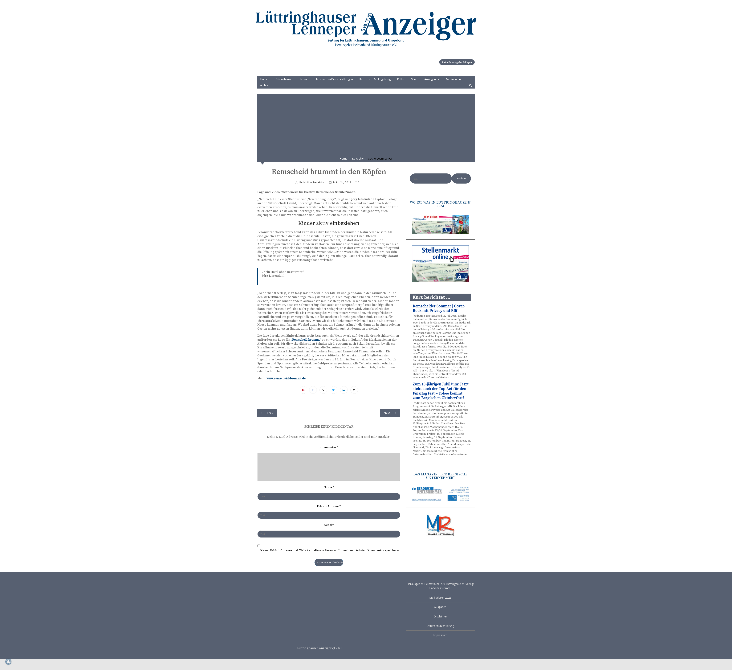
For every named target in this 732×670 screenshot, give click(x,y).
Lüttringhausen (283, 79)
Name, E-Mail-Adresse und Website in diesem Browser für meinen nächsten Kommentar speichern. (330, 550)
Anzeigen (430, 79)
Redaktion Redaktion (312, 182)
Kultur (401, 79)
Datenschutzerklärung (440, 626)
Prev (270, 413)
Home (264, 79)
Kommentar (328, 447)
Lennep (304, 79)
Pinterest (303, 390)
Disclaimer (440, 616)
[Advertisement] (366, 124)
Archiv (264, 85)
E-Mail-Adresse (329, 506)
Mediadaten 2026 (440, 597)
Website (328, 525)
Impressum (440, 635)
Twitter (333, 390)
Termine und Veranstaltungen (334, 79)
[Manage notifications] (8, 662)
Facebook (313, 390)
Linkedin (344, 390)
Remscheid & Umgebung (375, 79)
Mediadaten (453, 79)
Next (387, 413)
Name (329, 487)
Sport (414, 79)
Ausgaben (440, 607)
